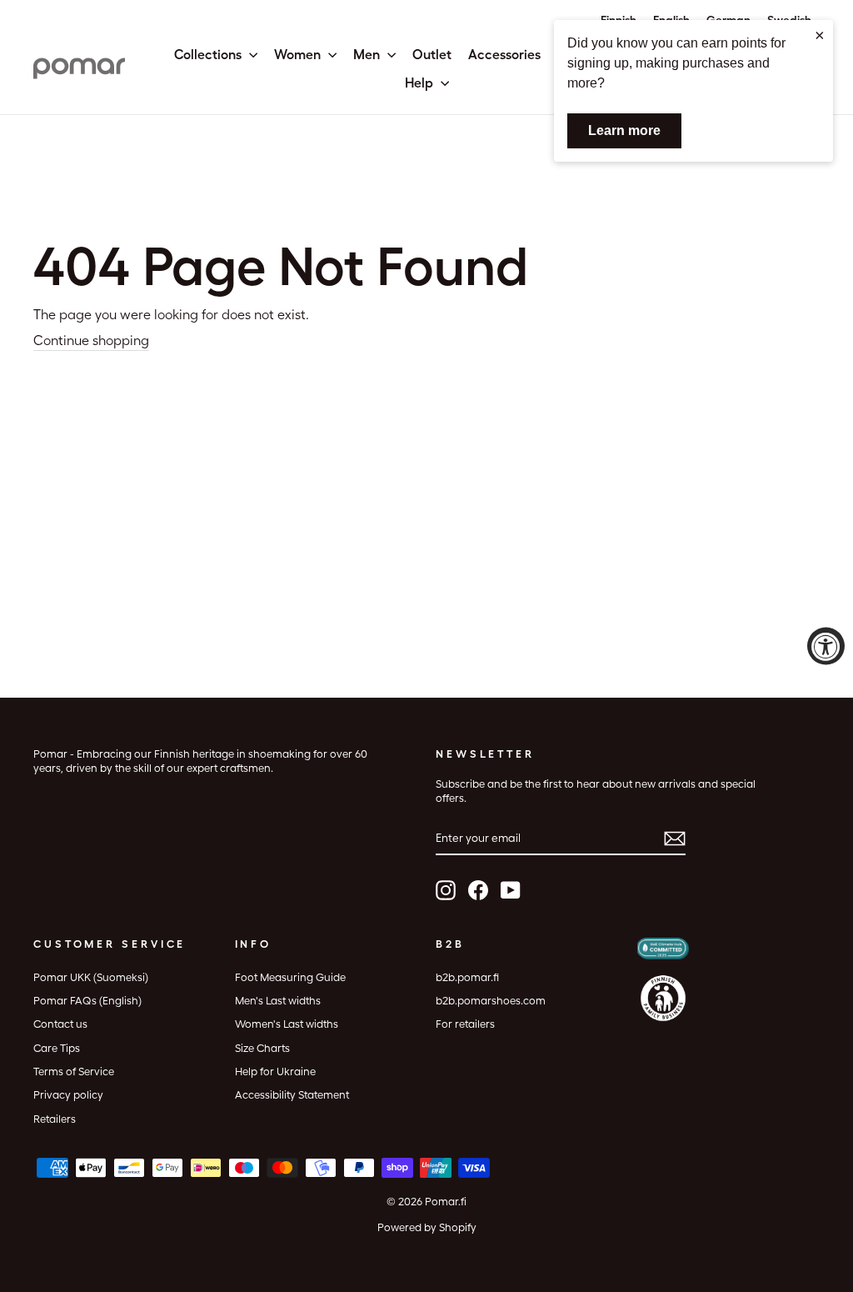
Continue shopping (91, 340)
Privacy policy (68, 1095)
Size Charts (262, 1048)
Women (299, 55)
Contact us (60, 1024)
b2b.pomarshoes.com (491, 1000)
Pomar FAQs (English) (87, 1000)
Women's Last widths (286, 1024)
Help (420, 83)
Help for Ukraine (275, 1071)
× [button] (820, 35)
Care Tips (56, 1048)
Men (368, 55)
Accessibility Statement (292, 1095)
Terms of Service (73, 1071)
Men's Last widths (278, 1000)
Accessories (504, 55)
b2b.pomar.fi (467, 977)
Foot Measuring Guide (290, 977)
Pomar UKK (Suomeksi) (90, 977)
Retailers (54, 1119)
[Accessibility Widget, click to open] (826, 646)
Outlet (431, 55)
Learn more (624, 130)
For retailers (465, 1024)
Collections (209, 55)
